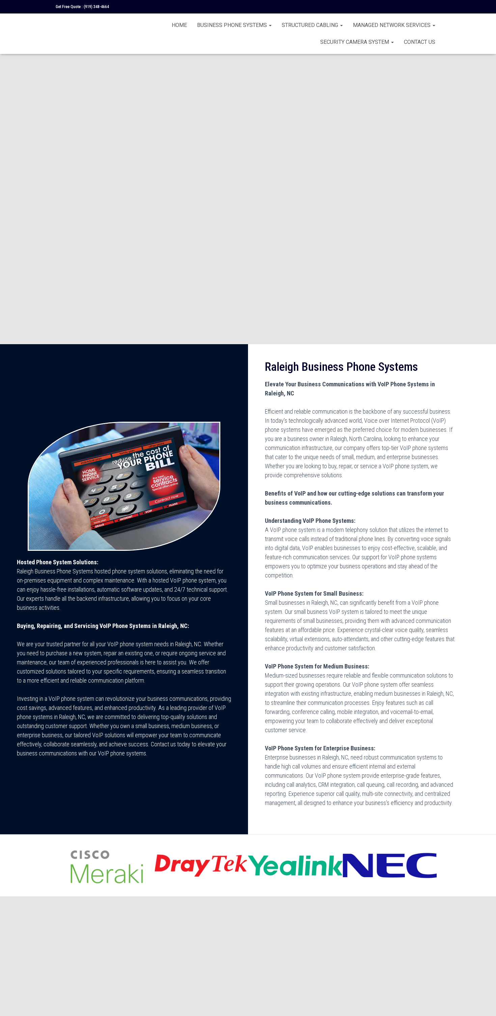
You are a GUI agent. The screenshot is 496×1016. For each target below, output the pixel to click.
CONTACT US (419, 42)
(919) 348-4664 (96, 6)
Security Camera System (355, 42)
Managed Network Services (392, 25)
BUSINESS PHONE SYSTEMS (232, 25)
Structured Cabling (310, 25)
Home (179, 25)
